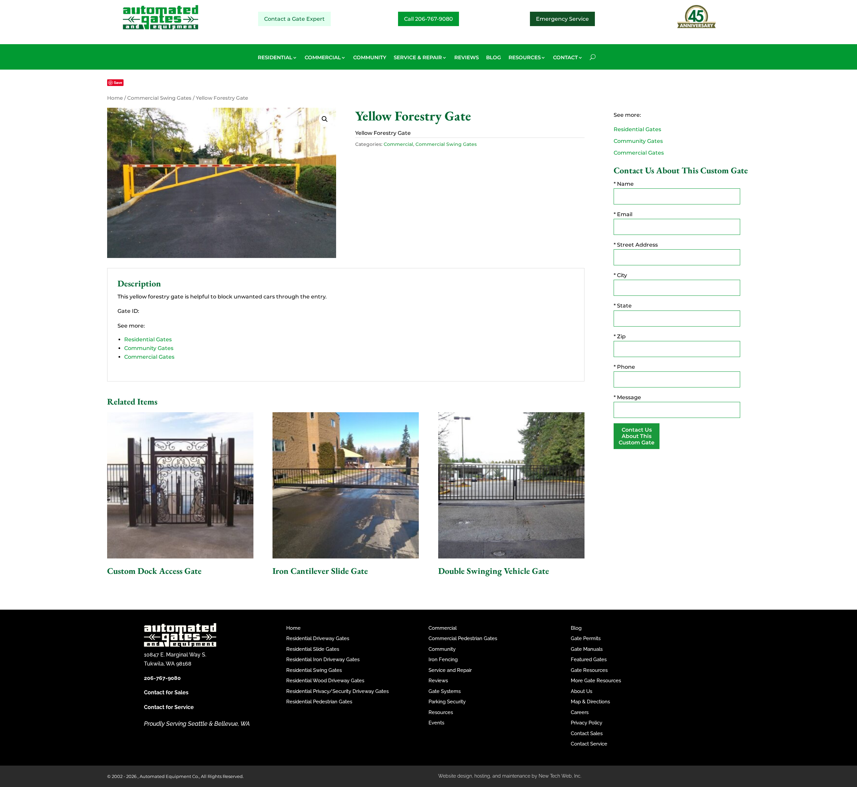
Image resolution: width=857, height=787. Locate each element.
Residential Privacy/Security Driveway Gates (337, 691)
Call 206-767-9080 (428, 19)
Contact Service (589, 744)
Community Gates (148, 348)
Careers (580, 712)
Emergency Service (562, 19)
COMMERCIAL (323, 58)
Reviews (438, 681)
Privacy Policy (586, 723)
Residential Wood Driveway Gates (325, 681)
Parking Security (447, 702)
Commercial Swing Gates (159, 98)
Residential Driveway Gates (317, 638)
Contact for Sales (166, 692)
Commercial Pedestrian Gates (462, 638)
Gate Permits (586, 638)
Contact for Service (169, 707)
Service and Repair (450, 670)
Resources (440, 712)
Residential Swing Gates (314, 670)
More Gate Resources (596, 681)
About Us (581, 691)
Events (436, 723)
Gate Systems (444, 691)
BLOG (493, 58)
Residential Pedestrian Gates (319, 702)
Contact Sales (587, 733)
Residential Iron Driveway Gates (323, 660)
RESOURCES (525, 58)
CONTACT (565, 58)
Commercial (398, 144)
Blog (576, 628)
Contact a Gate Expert (294, 19)
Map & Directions (590, 702)
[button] (325, 119)
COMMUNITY (369, 58)
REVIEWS (466, 58)
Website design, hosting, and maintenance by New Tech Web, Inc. (509, 776)
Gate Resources (589, 670)
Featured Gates (589, 660)
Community (442, 649)
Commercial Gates (149, 357)
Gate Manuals (587, 649)
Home (115, 98)
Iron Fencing (443, 660)
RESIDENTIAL (275, 58)
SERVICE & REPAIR (418, 58)
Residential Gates (148, 339)
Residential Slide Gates (312, 649)
